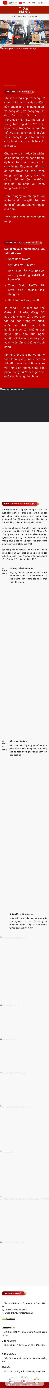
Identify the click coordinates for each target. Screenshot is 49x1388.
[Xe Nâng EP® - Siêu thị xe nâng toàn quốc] (24, 10)
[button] (3, 10)
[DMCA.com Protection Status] (8, 1318)
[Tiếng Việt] (5, 3)
